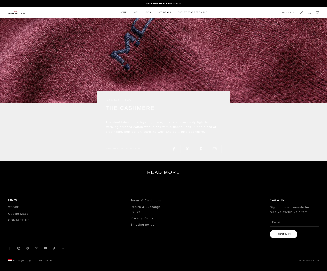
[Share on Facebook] (173, 149)
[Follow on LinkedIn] (63, 248)
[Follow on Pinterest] (36, 248)
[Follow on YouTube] (45, 248)
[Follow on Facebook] (10, 248)
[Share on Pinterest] (201, 149)
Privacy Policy (142, 218)
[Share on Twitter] (187, 149)
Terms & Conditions (146, 200)
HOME (123, 12)
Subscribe (283, 234)
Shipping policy (143, 224)
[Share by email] (214, 149)
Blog (128, 100)
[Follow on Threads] (27, 248)
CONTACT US (19, 220)
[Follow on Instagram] (18, 248)
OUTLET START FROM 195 (192, 12)
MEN (136, 12)
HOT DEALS (164, 12)
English (286, 13)
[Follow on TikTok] (54, 248)
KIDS (148, 12)
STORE (13, 207)
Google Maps (18, 213)
